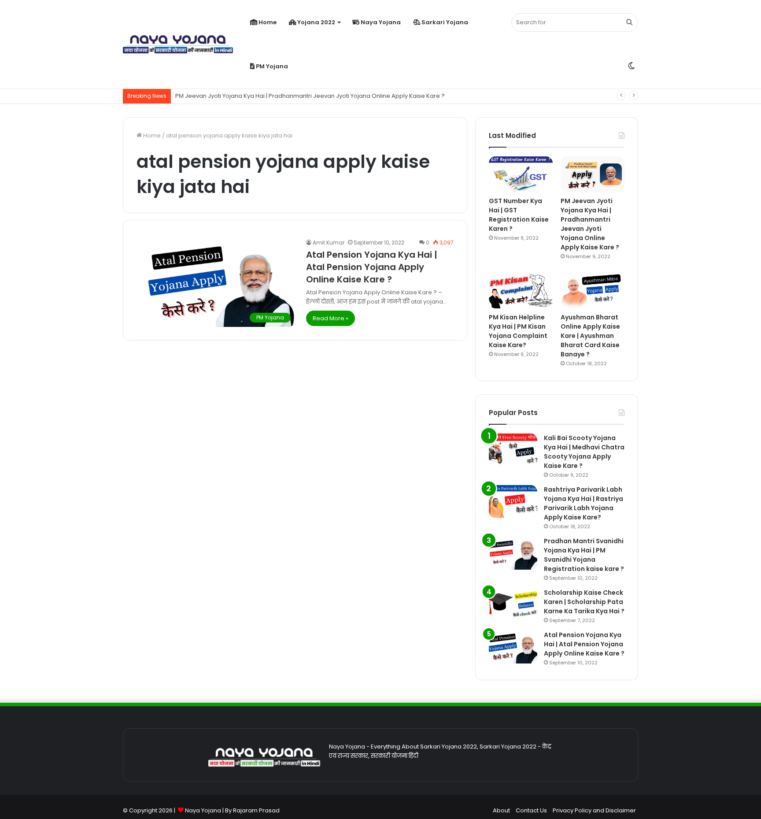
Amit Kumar (328, 242)
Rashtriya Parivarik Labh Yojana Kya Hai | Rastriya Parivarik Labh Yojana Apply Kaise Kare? (583, 503)
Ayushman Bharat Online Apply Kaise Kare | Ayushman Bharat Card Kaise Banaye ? (590, 336)
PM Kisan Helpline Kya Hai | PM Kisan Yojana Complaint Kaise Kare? (518, 331)
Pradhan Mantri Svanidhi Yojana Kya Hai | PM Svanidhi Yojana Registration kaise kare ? (584, 555)
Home (267, 22)
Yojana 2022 (315, 22)
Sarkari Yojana (444, 22)
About (501, 810)
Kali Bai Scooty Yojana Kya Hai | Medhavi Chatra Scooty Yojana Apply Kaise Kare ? (584, 452)
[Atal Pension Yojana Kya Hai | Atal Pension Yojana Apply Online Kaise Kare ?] (513, 646)
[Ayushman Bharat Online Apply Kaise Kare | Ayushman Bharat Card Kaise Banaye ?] (592, 290)
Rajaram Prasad (256, 810)
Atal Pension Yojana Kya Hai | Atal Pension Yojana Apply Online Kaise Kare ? (371, 266)
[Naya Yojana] (178, 44)
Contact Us (531, 810)
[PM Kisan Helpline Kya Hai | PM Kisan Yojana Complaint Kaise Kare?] (521, 290)
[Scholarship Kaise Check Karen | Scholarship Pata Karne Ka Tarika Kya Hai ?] (513, 604)
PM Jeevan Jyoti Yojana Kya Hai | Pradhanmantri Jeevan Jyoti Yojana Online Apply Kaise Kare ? (590, 224)
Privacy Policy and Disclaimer (594, 810)
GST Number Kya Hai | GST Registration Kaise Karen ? (519, 214)
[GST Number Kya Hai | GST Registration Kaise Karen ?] (521, 174)
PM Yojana (271, 66)
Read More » (330, 318)
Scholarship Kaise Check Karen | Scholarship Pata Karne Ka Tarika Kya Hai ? (584, 601)
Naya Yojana (380, 22)
